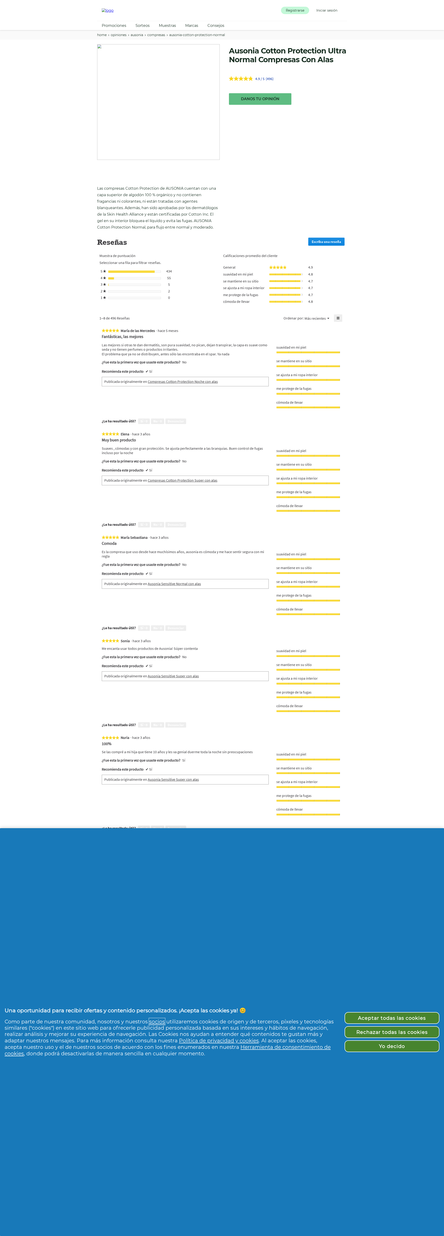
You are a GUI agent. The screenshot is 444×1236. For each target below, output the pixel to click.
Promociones (114, 25)
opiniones (118, 35)
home (102, 35)
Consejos (215, 25)
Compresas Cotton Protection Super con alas (182, 480)
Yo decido (392, 1046)
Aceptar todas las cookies (392, 1018)
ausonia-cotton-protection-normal (197, 35)
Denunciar (176, 421)
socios (157, 1021)
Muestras (167, 25)
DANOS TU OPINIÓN (260, 99)
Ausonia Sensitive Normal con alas (174, 583)
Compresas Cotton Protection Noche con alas (183, 381)
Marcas (191, 25)
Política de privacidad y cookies (219, 1040)
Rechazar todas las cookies (392, 1032)
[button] (295, 10)
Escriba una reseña (328, 242)
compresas (156, 35)
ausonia (137, 35)
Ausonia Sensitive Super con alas (173, 676)
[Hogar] (108, 10)
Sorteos (143, 25)
